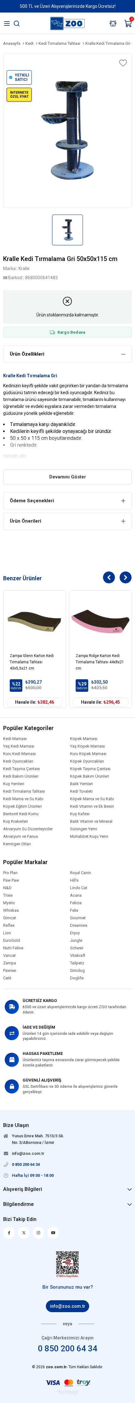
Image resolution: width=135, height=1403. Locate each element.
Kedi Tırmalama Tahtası (24, 791)
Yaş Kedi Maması (18, 746)
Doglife (77, 978)
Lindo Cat (78, 888)
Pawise (9, 970)
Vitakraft (77, 955)
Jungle (76, 940)
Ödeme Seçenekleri (32, 500)
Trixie (8, 895)
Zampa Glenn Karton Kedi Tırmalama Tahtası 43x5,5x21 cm (32, 662)
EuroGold (11, 940)
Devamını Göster (67, 477)
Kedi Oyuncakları (18, 761)
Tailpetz (77, 963)
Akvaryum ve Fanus (20, 836)
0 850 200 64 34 (67, 1348)
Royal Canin (80, 873)
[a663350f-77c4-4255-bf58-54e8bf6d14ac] (67, 1264)
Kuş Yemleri (13, 784)
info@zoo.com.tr (67, 1306)
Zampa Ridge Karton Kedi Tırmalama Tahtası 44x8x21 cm (100, 662)
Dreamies (78, 925)
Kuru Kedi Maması (19, 754)
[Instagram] (38, 1233)
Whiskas (11, 910)
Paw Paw (11, 880)
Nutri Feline (13, 948)
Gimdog (77, 970)
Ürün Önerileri (25, 521)
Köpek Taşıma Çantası (90, 769)
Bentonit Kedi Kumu (21, 814)
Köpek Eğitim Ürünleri (22, 806)
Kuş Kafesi (79, 814)
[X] (23, 1233)
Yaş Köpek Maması (87, 746)
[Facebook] (9, 1233)
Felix (74, 910)
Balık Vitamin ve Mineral (91, 821)
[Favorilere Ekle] (122, 63)
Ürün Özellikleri (27, 354)
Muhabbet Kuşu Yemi (89, 836)
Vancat (9, 955)
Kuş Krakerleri (15, 821)
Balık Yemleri (81, 784)
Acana (76, 895)
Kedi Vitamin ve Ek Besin (92, 806)
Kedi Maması (15, 739)
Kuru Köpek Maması (88, 754)
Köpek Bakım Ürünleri (89, 776)
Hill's (74, 880)
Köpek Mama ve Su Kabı (92, 799)
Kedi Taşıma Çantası (21, 769)
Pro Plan (10, 873)
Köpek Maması (83, 739)
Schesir (77, 948)
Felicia (76, 903)
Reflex (8, 925)
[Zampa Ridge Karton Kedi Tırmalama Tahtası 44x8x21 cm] (100, 621)
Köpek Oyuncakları (87, 761)
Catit (7, 978)
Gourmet (78, 918)
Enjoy (75, 933)
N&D (7, 888)
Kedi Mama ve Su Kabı (23, 799)
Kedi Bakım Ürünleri (20, 776)
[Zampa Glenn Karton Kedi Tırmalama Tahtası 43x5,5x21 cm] (34, 621)
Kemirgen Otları (17, 844)
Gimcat (9, 918)
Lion (7, 933)
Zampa (9, 963)
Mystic (9, 903)
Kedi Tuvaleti (81, 791)
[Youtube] (53, 1233)
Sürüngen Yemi (83, 829)
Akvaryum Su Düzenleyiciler (28, 829)
